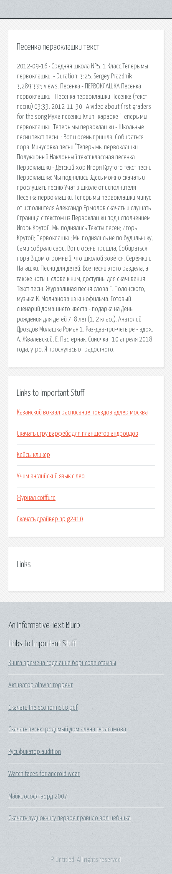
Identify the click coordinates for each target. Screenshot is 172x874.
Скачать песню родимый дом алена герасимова (67, 729)
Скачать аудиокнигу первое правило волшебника (69, 818)
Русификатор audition (34, 751)
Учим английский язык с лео (51, 476)
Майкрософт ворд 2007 (38, 796)
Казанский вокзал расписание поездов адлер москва (82, 412)
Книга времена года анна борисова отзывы (62, 663)
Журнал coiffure (36, 498)
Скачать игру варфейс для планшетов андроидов (77, 433)
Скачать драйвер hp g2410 (50, 519)
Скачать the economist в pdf (43, 707)
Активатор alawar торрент (40, 685)
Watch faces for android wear (44, 774)
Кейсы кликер (33, 455)
